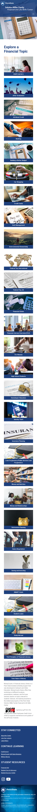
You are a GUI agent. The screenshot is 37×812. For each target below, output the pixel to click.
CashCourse (5, 752)
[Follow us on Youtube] (8, 780)
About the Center (6, 735)
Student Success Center (8, 773)
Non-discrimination (11, 805)
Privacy (3, 805)
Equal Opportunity (22, 805)
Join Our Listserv (6, 738)
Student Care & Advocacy (8, 770)
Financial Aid (5, 768)
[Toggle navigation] (33, 14)
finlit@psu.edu (5, 800)
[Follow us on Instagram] (3, 780)
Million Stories (5, 757)
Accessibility (30, 805)
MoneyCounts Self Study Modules (11, 754)
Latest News (4, 741)
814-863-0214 (30, 798)
